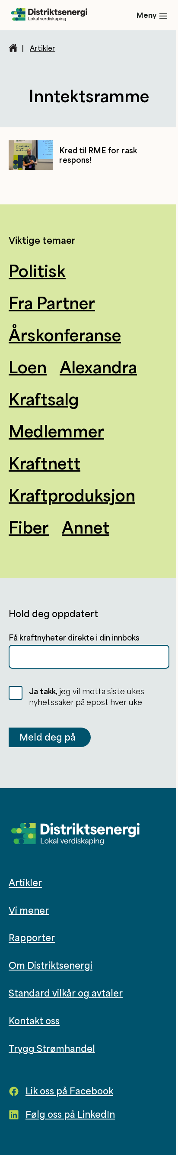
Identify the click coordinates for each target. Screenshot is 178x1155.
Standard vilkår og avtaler (66, 993)
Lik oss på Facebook (69, 1091)
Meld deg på (47, 737)
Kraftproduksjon (72, 495)
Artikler (42, 48)
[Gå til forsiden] (49, 15)
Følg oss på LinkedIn (70, 1114)
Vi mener (29, 910)
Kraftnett (44, 463)
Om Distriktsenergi (50, 965)
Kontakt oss (34, 1020)
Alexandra (98, 366)
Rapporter (32, 937)
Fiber (29, 527)
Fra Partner (52, 302)
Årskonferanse (65, 334)
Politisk (37, 270)
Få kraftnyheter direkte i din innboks (74, 637)
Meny (146, 14)
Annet (85, 527)
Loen (28, 366)
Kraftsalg (44, 398)
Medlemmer (56, 431)
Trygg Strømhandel (52, 1048)
